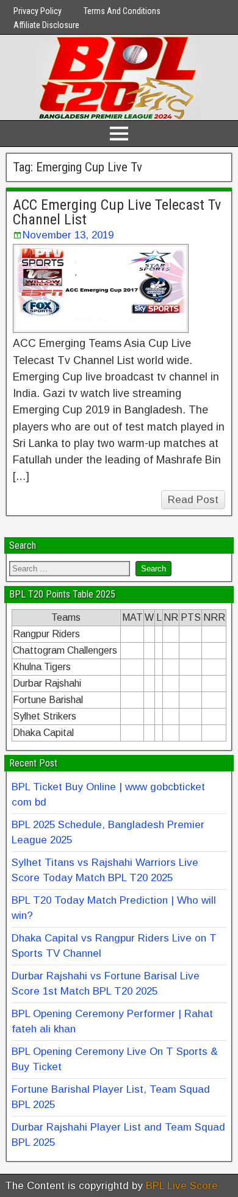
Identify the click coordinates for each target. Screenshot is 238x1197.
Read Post (193, 500)
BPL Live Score (182, 1186)
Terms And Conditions (122, 11)
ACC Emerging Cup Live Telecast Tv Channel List (117, 212)
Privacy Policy (37, 11)
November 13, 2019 (68, 235)
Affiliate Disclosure (46, 25)
